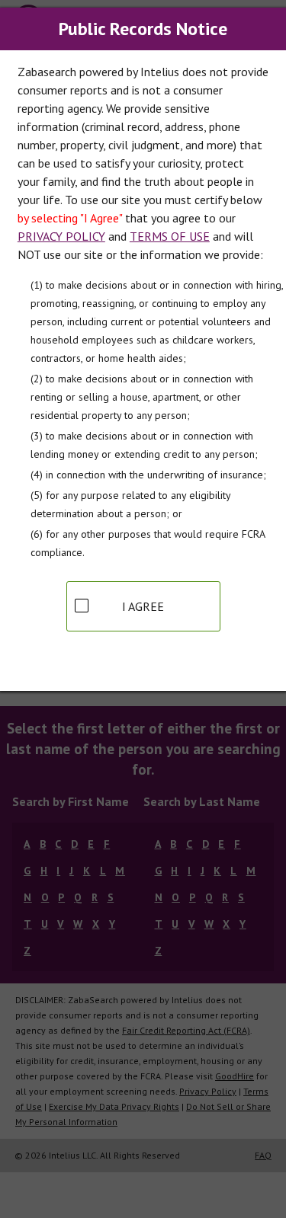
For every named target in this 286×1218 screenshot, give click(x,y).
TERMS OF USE (170, 236)
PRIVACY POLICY (61, 236)
